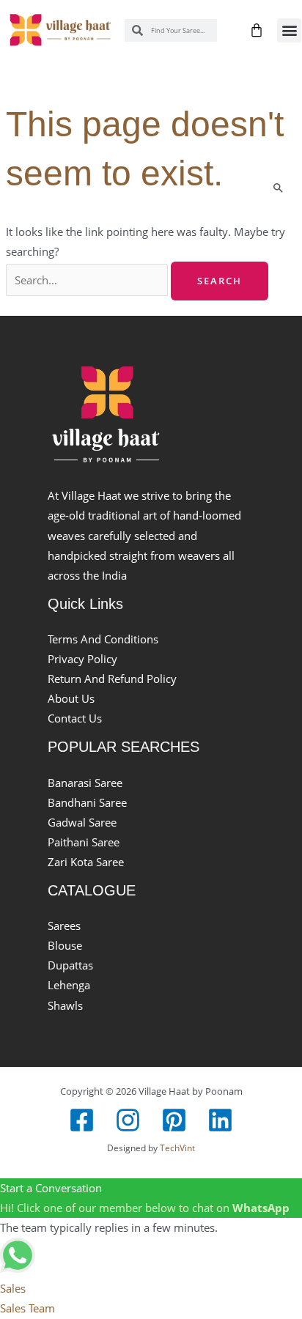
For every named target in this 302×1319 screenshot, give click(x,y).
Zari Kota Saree (86, 861)
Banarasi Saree (85, 782)
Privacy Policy (82, 658)
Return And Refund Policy (112, 678)
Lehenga (69, 985)
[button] (289, 30)
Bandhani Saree (87, 802)
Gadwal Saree (82, 822)
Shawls (65, 1005)
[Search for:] (88, 280)
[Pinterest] (174, 1120)
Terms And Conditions (103, 639)
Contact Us (75, 718)
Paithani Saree (83, 842)
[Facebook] (82, 1120)
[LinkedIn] (220, 1120)
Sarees (64, 925)
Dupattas (70, 965)
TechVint (177, 1147)
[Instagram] (128, 1120)
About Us (71, 698)
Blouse (65, 945)
